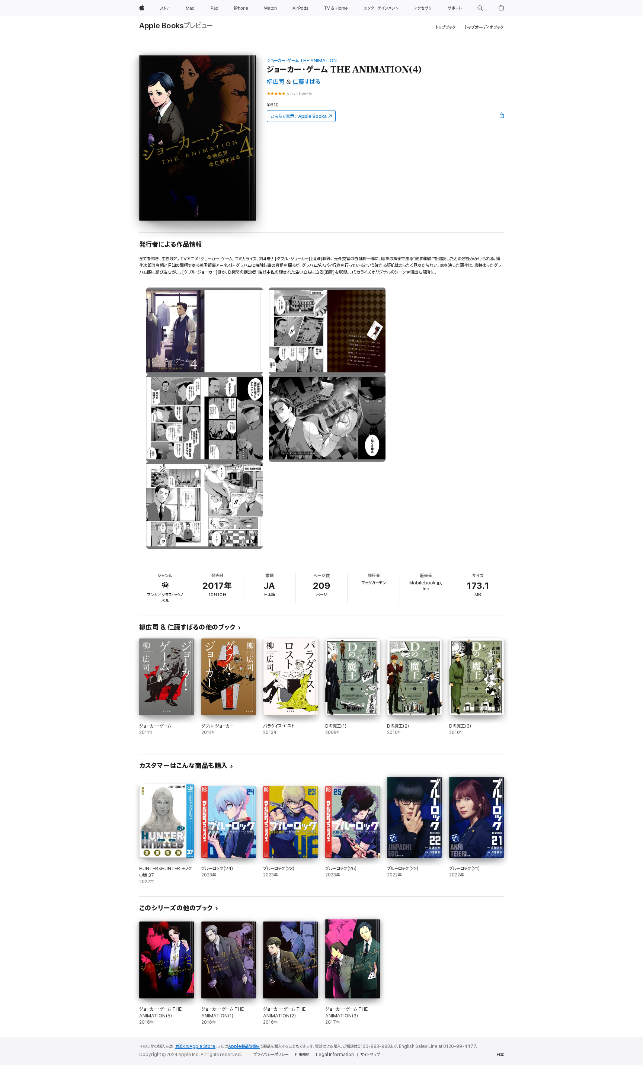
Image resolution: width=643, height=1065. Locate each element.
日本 (500, 1054)
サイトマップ (370, 1054)
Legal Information (335, 1054)
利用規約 (302, 1054)
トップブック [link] (445, 27)
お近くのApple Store (195, 1046)
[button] (480, 8)
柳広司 (276, 82)
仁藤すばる (306, 82)
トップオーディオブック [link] (484, 27)
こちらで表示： (299, 116)
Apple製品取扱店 (244, 1046)
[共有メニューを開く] (502, 116)
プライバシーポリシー (270, 1054)
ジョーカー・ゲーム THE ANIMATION (302, 60)
